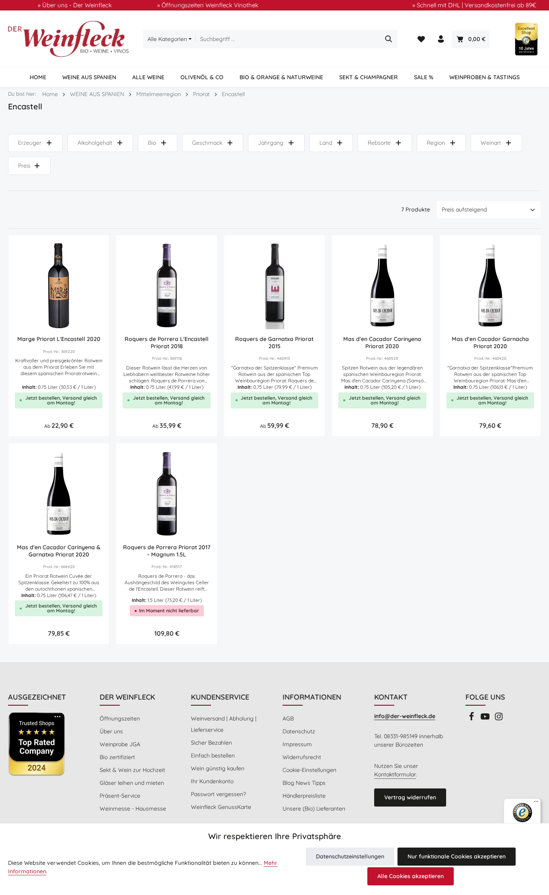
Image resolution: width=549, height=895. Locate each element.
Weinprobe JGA (120, 744)
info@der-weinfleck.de (404, 716)
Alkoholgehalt (95, 142)
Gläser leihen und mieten (132, 782)
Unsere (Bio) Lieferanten (314, 808)
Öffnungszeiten (120, 718)
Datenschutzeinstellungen (350, 856)
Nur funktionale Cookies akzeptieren (457, 856)
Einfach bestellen (213, 755)
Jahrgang (270, 142)
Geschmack (207, 142)
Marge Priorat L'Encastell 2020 (58, 339)
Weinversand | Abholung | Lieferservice (223, 724)
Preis (24, 165)
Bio (152, 142)
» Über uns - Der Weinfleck (75, 5)
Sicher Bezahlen (211, 742)
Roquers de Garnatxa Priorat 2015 (274, 343)
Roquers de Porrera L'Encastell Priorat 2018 (167, 343)
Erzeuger (29, 142)
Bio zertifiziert (117, 757)
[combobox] (288, 39)
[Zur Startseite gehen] (68, 39)
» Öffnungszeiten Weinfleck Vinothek (207, 5)
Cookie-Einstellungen (309, 770)
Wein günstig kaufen (217, 768)
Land (326, 142)
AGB (288, 718)
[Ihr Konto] (441, 39)
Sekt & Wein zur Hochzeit (132, 770)
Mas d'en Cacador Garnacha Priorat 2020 (490, 343)
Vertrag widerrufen (410, 797)
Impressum (297, 744)
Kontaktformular (395, 774)
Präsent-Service (120, 795)
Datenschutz (299, 731)
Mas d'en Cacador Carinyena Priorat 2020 (382, 343)
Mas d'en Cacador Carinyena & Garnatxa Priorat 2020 (58, 551)
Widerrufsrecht (302, 757)
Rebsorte (379, 142)
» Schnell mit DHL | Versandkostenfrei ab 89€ (474, 5)
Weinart (491, 142)
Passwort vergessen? (218, 794)
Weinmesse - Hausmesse (133, 808)
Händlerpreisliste (304, 795)
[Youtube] (486, 719)
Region (436, 142)
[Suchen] (388, 39)
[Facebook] (472, 719)
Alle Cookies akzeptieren (410, 876)
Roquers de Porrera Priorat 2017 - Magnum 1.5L (166, 551)
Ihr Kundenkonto (212, 781)
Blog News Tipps (304, 782)
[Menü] (536, 803)
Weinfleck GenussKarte (221, 807)
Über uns (111, 731)
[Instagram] (498, 719)
